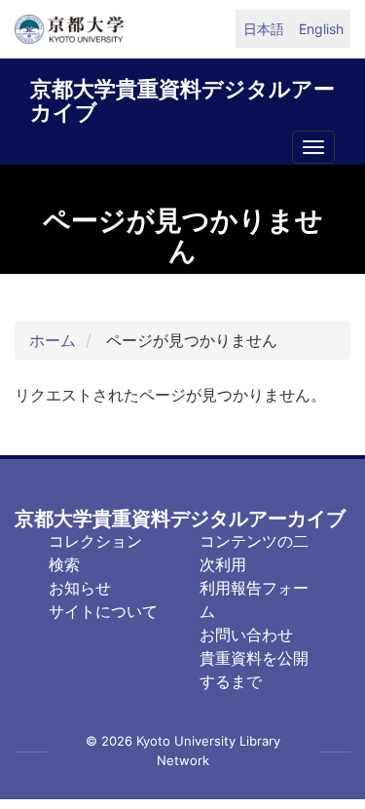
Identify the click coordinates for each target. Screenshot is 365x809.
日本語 (263, 28)
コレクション (95, 541)
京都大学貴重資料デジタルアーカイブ (182, 97)
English (321, 28)
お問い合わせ (246, 634)
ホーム (52, 340)
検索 (64, 564)
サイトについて (103, 611)
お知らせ (80, 587)
